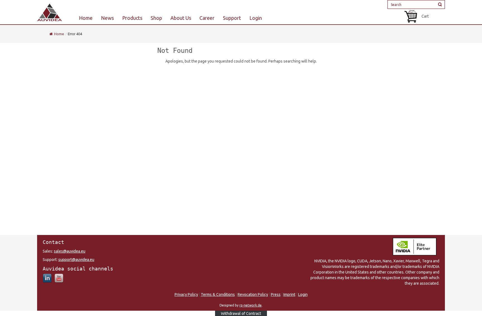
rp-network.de (250, 305)
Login (303, 294)
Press (276, 294)
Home (59, 34)
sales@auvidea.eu (69, 251)
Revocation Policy (253, 294)
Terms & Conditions (218, 294)
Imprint (289, 294)
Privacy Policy (186, 294)
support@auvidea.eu (76, 259)
